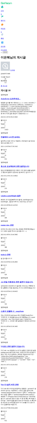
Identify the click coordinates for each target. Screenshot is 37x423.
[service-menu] (1, 52)
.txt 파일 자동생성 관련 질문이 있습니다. (17, 282)
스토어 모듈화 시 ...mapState (12, 311)
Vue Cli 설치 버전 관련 (10, 385)
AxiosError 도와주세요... (10, 99)
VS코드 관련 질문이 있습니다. (13, 346)
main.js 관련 (6, 255)
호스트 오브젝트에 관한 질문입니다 (15, 166)
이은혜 (12, 70)
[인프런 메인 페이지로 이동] (18, 3)
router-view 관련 (7, 225)
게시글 (5, 86)
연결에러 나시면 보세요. (10, 137)
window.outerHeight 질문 (11, 196)
